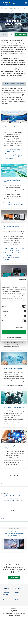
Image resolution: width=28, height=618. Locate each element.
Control (23, 8)
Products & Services (14, 8)
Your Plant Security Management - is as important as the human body (14, 533)
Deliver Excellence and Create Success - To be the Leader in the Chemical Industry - (13, 498)
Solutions (17, 588)
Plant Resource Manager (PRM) (14, 407)
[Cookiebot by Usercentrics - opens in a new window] (19, 280)
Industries (6, 588)
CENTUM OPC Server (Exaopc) (14, 204)
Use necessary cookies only (14, 337)
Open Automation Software (13, 368)
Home (5, 8)
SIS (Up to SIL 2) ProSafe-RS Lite (14, 248)
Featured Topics (19, 596)
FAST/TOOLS (9, 158)
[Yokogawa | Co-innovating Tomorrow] (6, 3)
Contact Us (13, 577)
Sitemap (14, 611)
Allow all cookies (14, 332)
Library (17, 592)
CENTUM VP (8, 202)
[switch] (24, 311)
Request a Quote (21, 34)
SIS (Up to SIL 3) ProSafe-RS (13, 251)
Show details (19, 327)
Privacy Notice (14, 610)
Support (5, 599)
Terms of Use (14, 608)
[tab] (4, 484)
